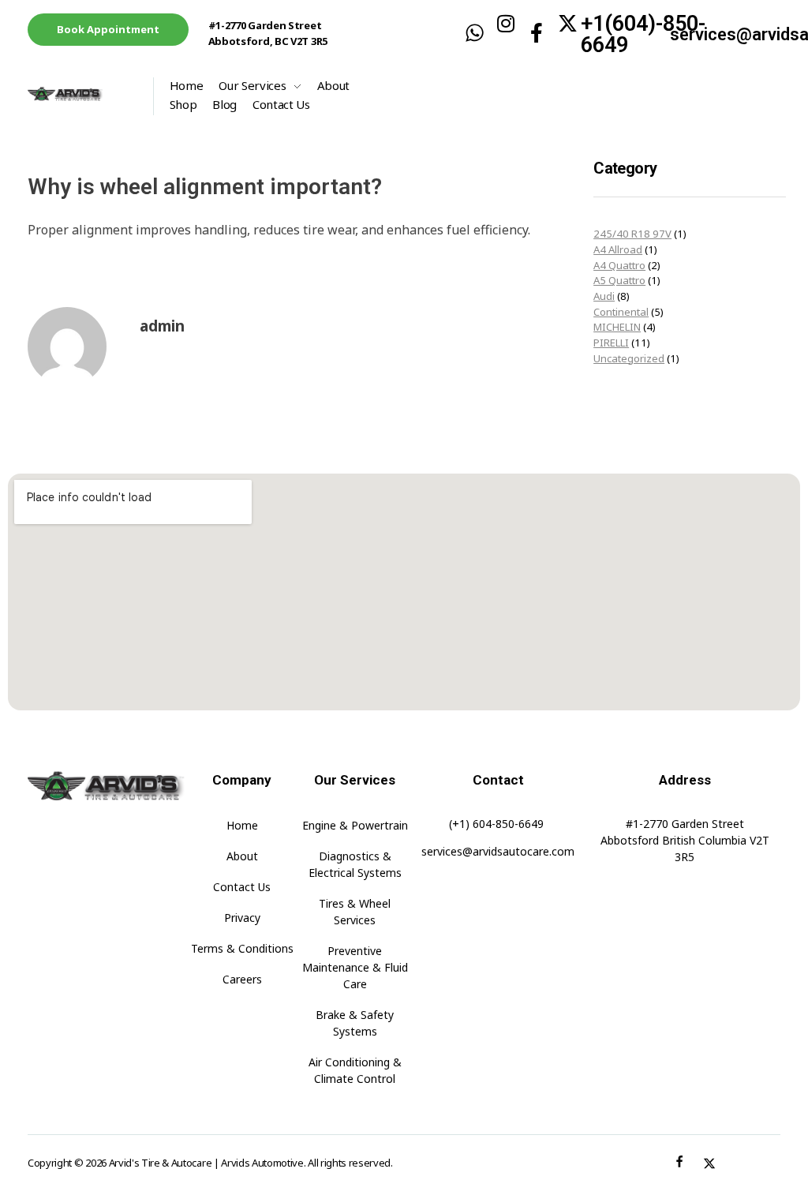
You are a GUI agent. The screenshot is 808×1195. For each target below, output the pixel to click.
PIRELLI (611, 342)
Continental (621, 312)
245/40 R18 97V (632, 234)
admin (162, 326)
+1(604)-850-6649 (643, 34)
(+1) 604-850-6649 (496, 823)
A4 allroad (617, 249)
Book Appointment (108, 29)
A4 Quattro (619, 265)
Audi (604, 296)
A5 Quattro (619, 280)
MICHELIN (617, 327)
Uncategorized (628, 358)
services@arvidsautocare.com (497, 851)
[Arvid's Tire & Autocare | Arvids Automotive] (82, 94)
